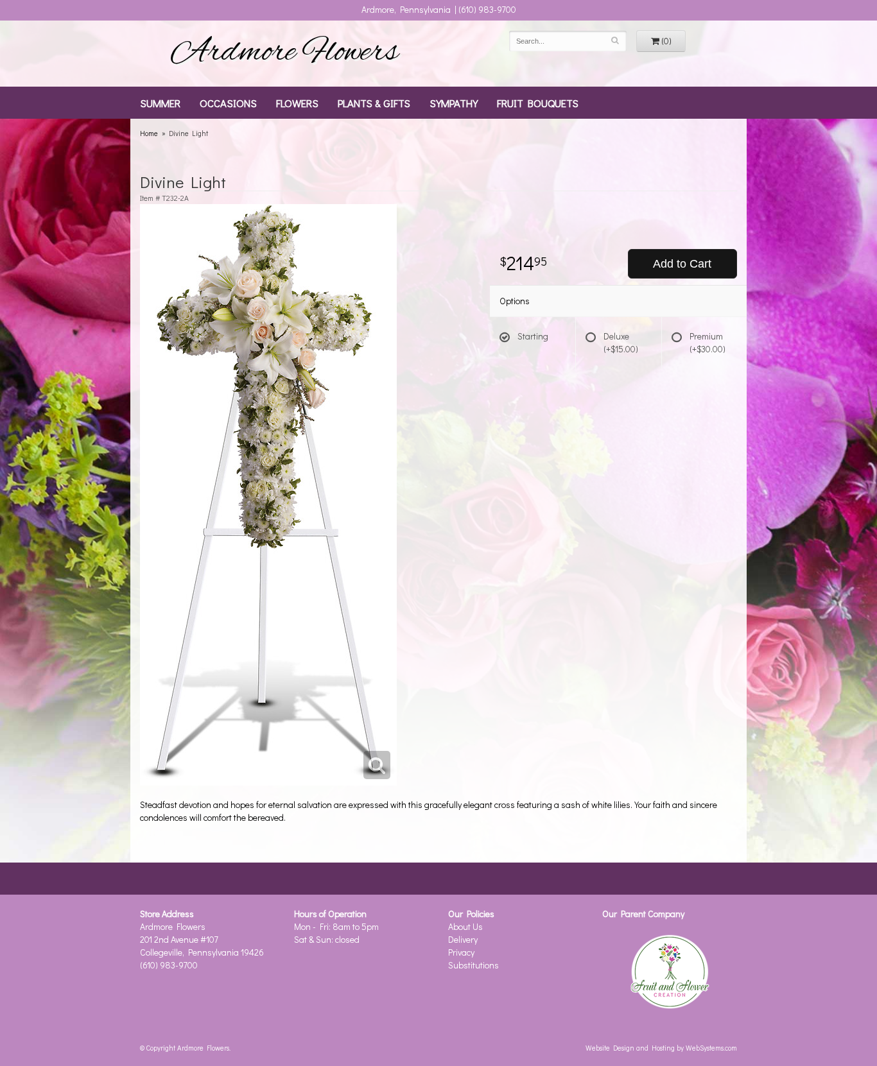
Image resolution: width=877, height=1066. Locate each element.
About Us (465, 926)
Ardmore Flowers (284, 53)
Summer (160, 103)
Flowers (297, 103)
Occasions (228, 103)
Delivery (463, 939)
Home (149, 133)
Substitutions (473, 965)
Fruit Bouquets (537, 103)
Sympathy (454, 103)
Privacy (461, 952)
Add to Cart (682, 263)
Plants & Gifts (374, 103)
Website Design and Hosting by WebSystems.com (661, 1048)
